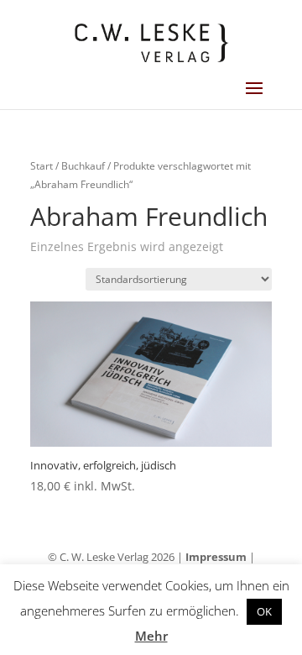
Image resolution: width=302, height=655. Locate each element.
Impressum (216, 556)
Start (41, 166)
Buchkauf (83, 166)
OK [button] (264, 611)
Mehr (151, 635)
